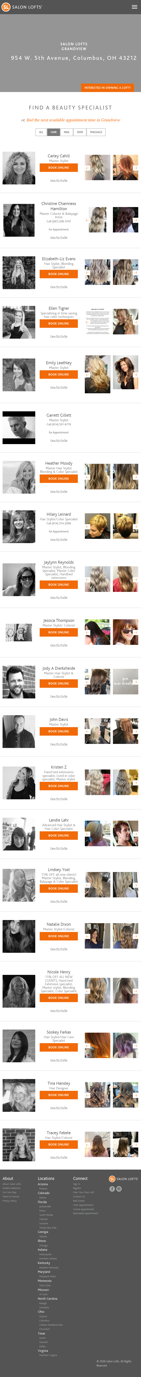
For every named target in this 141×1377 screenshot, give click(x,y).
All (41, 132)
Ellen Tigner (59, 308)
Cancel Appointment (83, 1209)
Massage (96, 132)
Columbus (44, 1320)
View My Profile (58, 180)
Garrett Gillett (58, 415)
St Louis (43, 1294)
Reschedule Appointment (85, 1213)
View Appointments (83, 1205)
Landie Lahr (59, 820)
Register (77, 1188)
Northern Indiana (48, 1258)
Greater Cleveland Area (51, 1324)
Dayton (43, 1316)
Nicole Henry (58, 972)
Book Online (58, 167)
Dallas (42, 1346)
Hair (54, 132)
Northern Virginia (48, 1355)
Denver (42, 1197)
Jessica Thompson (58, 620)
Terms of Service (11, 1196)
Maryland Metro (47, 1276)
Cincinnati (44, 1329)
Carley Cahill (59, 155)
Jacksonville (45, 1206)
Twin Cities (44, 1285)
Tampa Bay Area (47, 1227)
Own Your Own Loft (83, 1192)
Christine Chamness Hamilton (58, 206)
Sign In (76, 1184)
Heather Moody (58, 463)
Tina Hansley (59, 1083)
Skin (80, 132)
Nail (67, 132)
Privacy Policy (10, 1200)
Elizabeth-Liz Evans (58, 258)
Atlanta (43, 1236)
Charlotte (44, 1307)
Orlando (43, 1219)
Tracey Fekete (59, 1132)
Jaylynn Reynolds (59, 562)
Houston (43, 1342)
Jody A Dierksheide (58, 668)
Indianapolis (45, 1254)
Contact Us (79, 1196)
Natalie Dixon (59, 924)
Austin (42, 1338)
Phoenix (43, 1188)
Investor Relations (11, 1188)
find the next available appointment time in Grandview (73, 120)
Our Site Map (9, 1192)
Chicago (43, 1245)
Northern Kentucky (49, 1267)
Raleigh (43, 1303)
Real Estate (78, 1200)
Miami (42, 1210)
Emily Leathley (59, 362)
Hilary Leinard (59, 514)
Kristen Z (59, 767)
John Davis (59, 719)
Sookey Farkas (59, 1032)
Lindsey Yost (59, 869)
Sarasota (43, 1223)
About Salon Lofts (12, 1184)
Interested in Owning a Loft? (107, 87)
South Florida (46, 1215)
